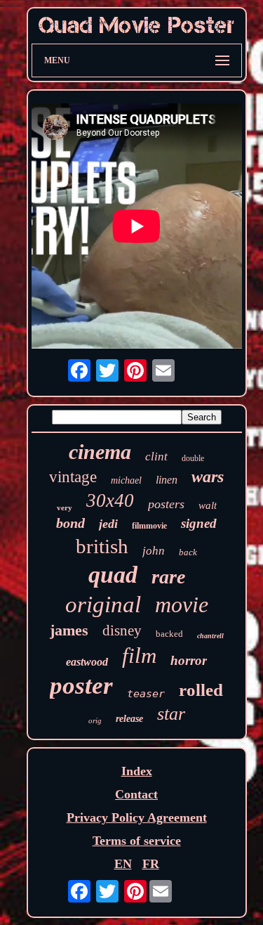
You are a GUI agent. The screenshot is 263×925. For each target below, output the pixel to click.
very (64, 507)
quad (112, 575)
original (103, 604)
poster (81, 685)
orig (95, 720)
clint (156, 456)
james (69, 630)
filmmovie (149, 526)
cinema (100, 451)
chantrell (210, 636)
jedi (108, 524)
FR (150, 864)
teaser (146, 693)
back (188, 552)
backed (169, 633)
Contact (136, 794)
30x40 (110, 500)
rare (168, 577)
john (153, 550)
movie (181, 604)
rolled (201, 689)
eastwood (87, 662)
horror (188, 660)
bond (70, 523)
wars (207, 476)
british (102, 546)
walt (207, 505)
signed (199, 523)
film (139, 655)
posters (166, 504)
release (129, 718)
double (193, 458)
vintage (73, 477)
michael (126, 480)
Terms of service (137, 841)
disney (122, 630)
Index (136, 771)
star (171, 714)
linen (166, 480)
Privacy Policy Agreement (137, 817)
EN (123, 864)
